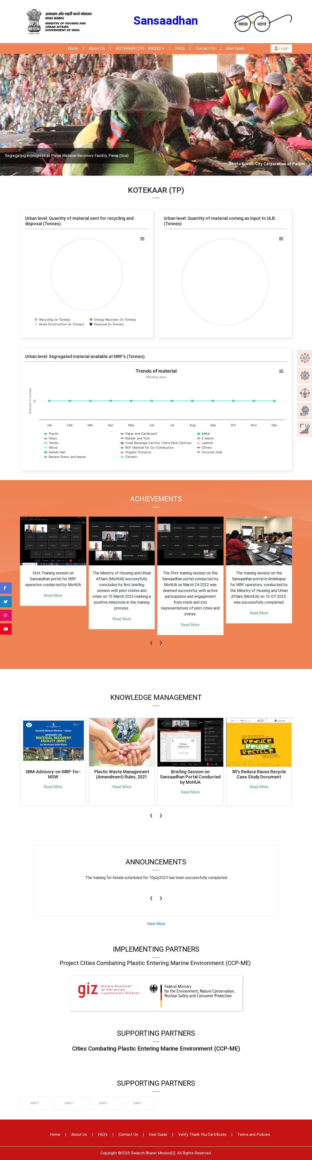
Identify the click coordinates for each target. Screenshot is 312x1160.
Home (73, 48)
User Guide (235, 48)
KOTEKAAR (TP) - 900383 (139, 48)
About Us (97, 48)
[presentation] (151, 640)
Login (283, 48)
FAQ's (180, 48)
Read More (53, 619)
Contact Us (205, 48)
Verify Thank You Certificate (202, 1134)
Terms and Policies (253, 1134)
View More (156, 923)
